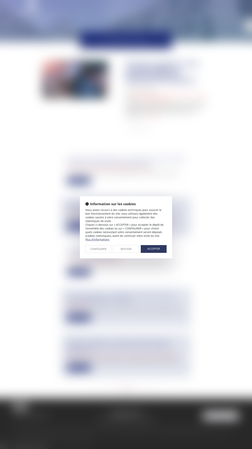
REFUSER (126, 249)
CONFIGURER (98, 249)
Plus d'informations (97, 239)
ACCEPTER (153, 248)
